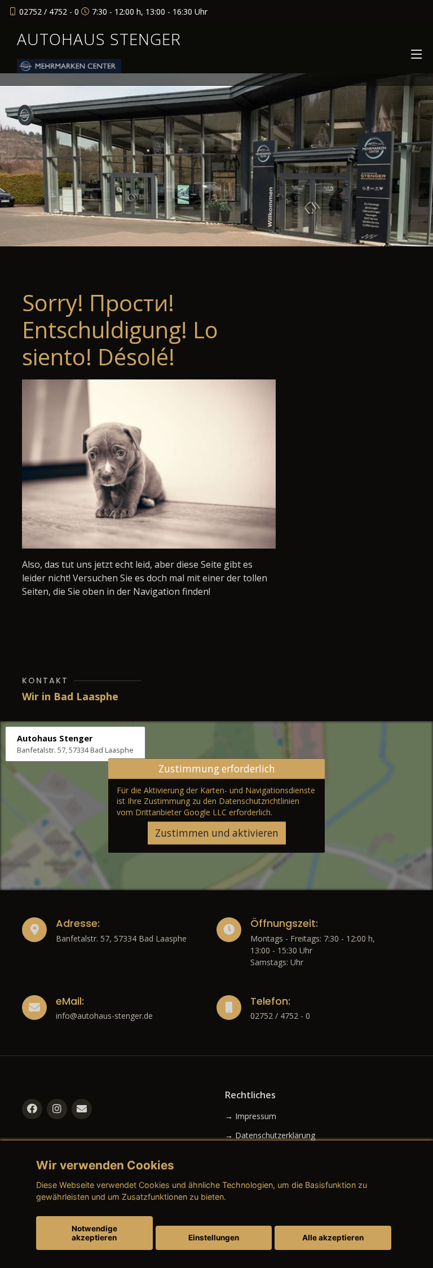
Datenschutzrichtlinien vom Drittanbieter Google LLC (208, 806)
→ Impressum (250, 1116)
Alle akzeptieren (333, 1237)
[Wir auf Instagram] (57, 1109)
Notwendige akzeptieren (94, 1233)
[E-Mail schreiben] (82, 1109)
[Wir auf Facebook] (32, 1109)
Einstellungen (213, 1237)
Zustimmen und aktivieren (217, 833)
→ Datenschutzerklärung (270, 1135)
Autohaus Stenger (99, 39)
